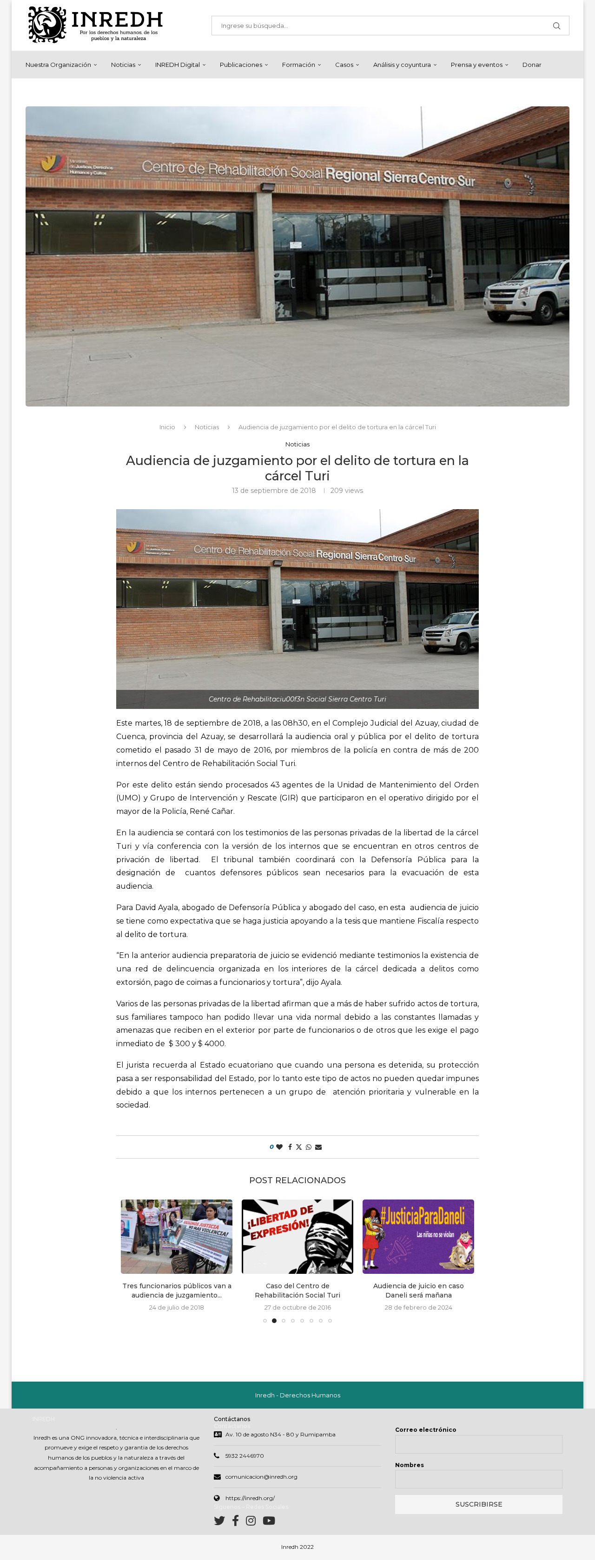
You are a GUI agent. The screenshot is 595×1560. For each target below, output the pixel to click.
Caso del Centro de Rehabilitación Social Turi (176, 1290)
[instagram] (254, 1522)
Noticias (123, 64)
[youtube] (269, 1522)
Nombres (409, 1465)
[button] (133, 1261)
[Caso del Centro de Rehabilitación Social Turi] (176, 1236)
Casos (344, 64)
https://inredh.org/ (250, 1497)
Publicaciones (241, 64)
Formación (298, 64)
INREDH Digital (177, 64)
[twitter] (223, 1522)
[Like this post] (279, 1147)
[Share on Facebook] (290, 1147)
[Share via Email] (318, 1147)
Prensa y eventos (476, 64)
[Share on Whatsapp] (308, 1147)
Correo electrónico (425, 1429)
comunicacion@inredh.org (261, 1476)
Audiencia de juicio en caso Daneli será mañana (297, 1290)
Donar (532, 64)
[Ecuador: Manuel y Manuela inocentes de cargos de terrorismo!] (418, 1236)
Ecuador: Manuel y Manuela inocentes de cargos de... (418, 1290)
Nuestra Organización (58, 64)
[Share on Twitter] (299, 1147)
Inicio (167, 427)
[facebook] (239, 1522)
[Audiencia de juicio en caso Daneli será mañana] (297, 1236)
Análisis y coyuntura (402, 64)
